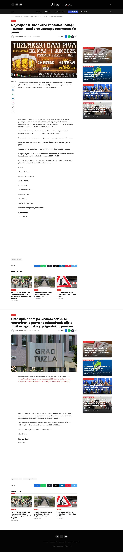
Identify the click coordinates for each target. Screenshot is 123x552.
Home (12, 16)
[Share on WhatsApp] (69, 36)
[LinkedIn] (13, 98)
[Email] (13, 111)
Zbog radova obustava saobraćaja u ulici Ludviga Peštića (66, 294)
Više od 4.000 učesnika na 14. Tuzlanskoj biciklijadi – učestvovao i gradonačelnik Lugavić (21, 295)
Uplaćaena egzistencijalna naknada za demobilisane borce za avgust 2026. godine (96, 56)
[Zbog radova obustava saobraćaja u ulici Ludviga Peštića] (67, 282)
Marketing (53, 542)
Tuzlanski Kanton (88, 48)
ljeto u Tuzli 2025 (17, 259)
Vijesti (47, 12)
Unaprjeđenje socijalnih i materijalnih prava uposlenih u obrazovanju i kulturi (96, 93)
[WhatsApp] (13, 94)
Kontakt (83, 12)
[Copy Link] (72, 36)
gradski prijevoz (16, 479)
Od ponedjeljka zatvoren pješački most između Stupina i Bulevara (43, 294)
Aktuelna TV (59, 12)
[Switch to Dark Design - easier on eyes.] (111, 4)
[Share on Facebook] (66, 36)
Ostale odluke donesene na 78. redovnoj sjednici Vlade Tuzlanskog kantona (97, 75)
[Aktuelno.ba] (61, 4)
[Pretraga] (111, 12)
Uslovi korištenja (74, 542)
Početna (39, 12)
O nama (45, 542)
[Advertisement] (46, 103)
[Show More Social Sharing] (75, 36)
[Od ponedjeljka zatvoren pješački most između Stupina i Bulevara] (44, 282)
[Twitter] (13, 90)
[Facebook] (13, 85)
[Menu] (12, 12)
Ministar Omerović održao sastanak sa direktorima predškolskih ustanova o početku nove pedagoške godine (95, 109)
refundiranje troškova (29, 479)
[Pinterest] (13, 102)
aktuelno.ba (19, 36)
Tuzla (13, 21)
